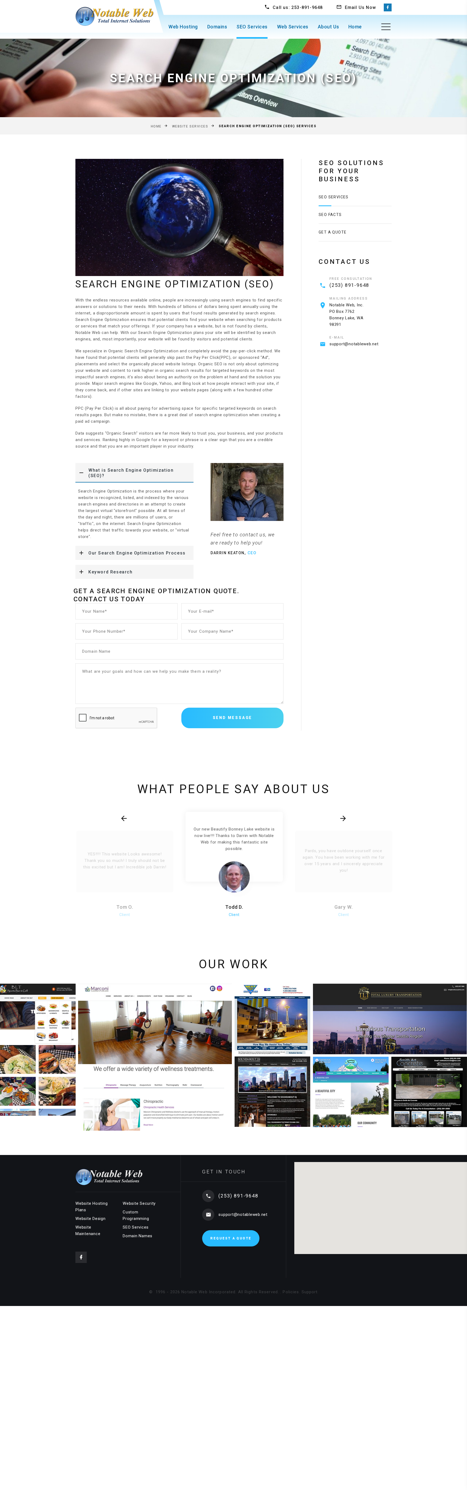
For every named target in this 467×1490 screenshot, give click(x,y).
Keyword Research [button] (110, 572)
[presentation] (124, 818)
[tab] (134, 473)
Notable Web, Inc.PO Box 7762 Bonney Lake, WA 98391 (346, 315)
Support (310, 1291)
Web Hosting (183, 26)
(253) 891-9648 (349, 285)
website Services (190, 126)
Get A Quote (332, 232)
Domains (217, 26)
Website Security (139, 1203)
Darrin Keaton (228, 553)
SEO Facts (330, 214)
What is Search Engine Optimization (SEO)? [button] (131, 473)
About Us (328, 26)
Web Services (292, 26)
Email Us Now (360, 7)
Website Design (90, 1218)
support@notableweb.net (354, 344)
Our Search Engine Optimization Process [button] (137, 553)
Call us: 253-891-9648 (298, 7)
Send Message (232, 718)
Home (355, 26)
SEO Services (251, 26)
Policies (291, 1291)
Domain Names (137, 1235)
